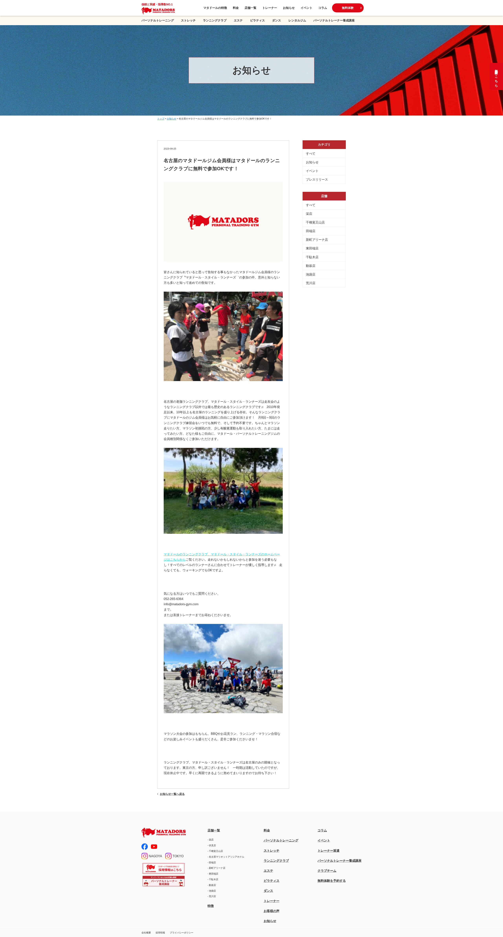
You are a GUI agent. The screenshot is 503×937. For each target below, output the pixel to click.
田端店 (310, 231)
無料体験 (348, 7)
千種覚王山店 (315, 222)
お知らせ (289, 7)
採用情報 (160, 932)
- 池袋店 (211, 890)
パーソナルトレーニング (157, 20)
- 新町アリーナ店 (216, 868)
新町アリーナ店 (317, 239)
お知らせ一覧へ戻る (172, 794)
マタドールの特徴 (215, 7)
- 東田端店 (212, 873)
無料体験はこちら (496, 76)
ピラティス (257, 20)
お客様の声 (271, 911)
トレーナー (269, 7)
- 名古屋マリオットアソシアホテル (225, 856)
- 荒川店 (211, 896)
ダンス (276, 20)
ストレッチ (188, 20)
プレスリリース (317, 179)
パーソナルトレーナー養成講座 (334, 20)
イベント (306, 7)
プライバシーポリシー (181, 932)
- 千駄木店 (212, 879)
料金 (236, 7)
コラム (322, 7)
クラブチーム (327, 870)
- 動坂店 (211, 885)
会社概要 (146, 932)
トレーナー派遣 (329, 850)
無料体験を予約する (332, 880)
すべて (310, 153)
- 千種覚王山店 (215, 851)
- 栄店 (210, 839)
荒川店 (310, 283)
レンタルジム (297, 20)
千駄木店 (312, 257)
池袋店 (310, 274)
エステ (238, 20)
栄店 (309, 213)
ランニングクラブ (215, 20)
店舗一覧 (250, 7)
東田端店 (312, 248)
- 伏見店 (211, 845)
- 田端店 (211, 862)
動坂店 (310, 265)
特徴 (210, 906)
